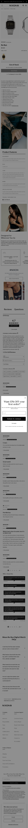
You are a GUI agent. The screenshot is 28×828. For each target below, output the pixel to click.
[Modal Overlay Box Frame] (14, 414)
